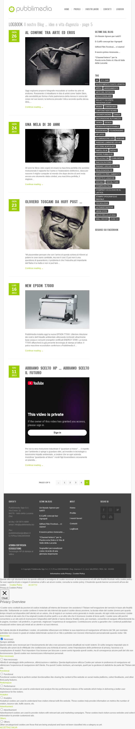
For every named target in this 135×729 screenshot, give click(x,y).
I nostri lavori (92, 9)
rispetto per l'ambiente (108, 174)
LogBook (120, 9)
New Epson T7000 (39, 285)
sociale (100, 182)
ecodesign (101, 130)
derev (99, 123)
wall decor (102, 219)
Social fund (112, 182)
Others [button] (3, 718)
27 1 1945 (105, 80)
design (108, 123)
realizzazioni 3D (104, 170)
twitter (117, 509)
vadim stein (101, 211)
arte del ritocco (105, 92)
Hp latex (100, 134)
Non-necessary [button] (7, 656)
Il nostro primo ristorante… (107, 52)
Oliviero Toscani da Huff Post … (53, 201)
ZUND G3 (114, 219)
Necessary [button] (5, 636)
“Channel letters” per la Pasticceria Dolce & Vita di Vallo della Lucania (110, 60)
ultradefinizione (104, 207)
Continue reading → (34, 107)
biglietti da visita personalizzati (104, 101)
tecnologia (102, 203)
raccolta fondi (104, 162)
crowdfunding (103, 115)
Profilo (77, 9)
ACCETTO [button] (32, 585)
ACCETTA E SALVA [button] (8, 727)
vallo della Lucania (106, 215)
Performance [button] (6, 683)
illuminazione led (105, 138)
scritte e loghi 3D (105, 178)
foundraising (116, 130)
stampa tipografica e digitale (106, 198)
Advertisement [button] (6, 706)
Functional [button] (4, 671)
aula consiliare (104, 96)
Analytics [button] (4, 694)
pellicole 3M (102, 158)
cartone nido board (106, 111)
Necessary (8, 639)
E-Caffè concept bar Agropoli (108, 41)
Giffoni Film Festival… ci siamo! (109, 47)
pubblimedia (117, 158)
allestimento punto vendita (110, 84)
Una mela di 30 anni (42, 124)
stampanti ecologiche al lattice (108, 191)
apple (99, 88)
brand (99, 107)
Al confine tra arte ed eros (50, 32)
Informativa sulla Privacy (60, 574)
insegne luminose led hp (108, 142)
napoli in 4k (102, 150)
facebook (103, 509)
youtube (110, 516)
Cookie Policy (79, 574)
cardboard (110, 107)
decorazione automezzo (108, 119)
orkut (110, 509)
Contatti (107, 9)
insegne (120, 138)
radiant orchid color (107, 166)
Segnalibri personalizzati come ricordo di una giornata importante (50, 551)
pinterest (103, 516)
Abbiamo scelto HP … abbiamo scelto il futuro (57, 370)
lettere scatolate (105, 146)
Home (66, 9)
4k (97, 80)
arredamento (111, 88)
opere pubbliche (104, 154)
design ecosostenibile (107, 127)
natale (113, 150)
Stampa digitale (103, 186)
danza (117, 115)
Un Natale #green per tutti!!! (108, 36)
